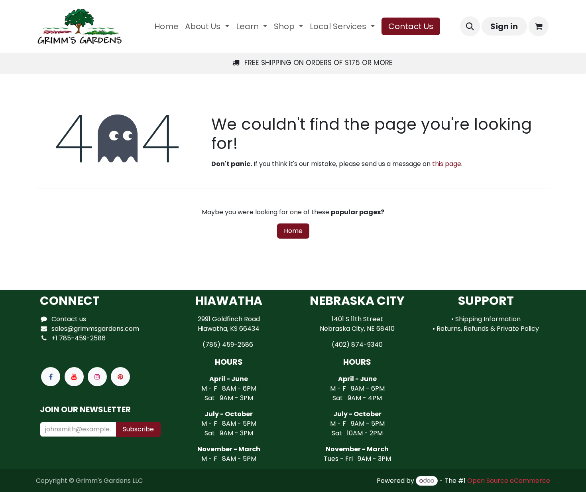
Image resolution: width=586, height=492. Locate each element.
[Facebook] (50, 376)
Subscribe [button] (138, 429)
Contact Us (410, 26)
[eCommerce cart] (539, 26)
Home (293, 230)
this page (446, 163)
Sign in (504, 26)
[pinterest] (120, 376)
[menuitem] (166, 26)
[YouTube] (74, 376)
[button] (470, 26)
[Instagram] (97, 376)
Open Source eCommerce (508, 480)
